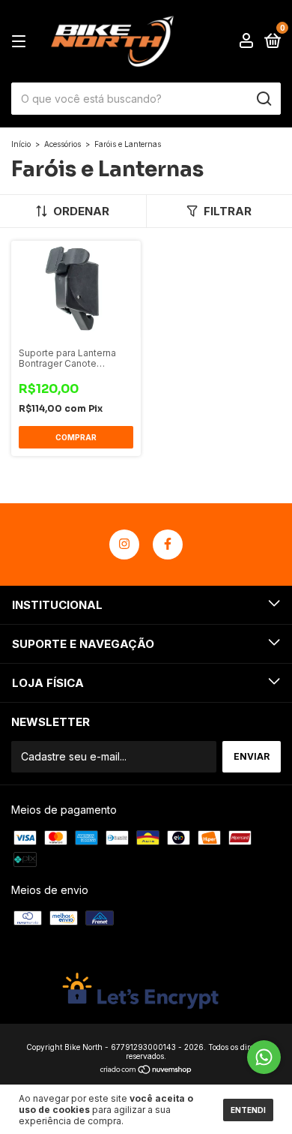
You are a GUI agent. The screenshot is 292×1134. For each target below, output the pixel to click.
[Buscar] (263, 99)
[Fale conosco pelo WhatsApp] (264, 1057)
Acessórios (62, 144)
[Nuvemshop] (146, 1070)
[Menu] (21, 41)
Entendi (248, 1110)
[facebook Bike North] (168, 545)
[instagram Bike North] (124, 545)
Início (21, 144)
